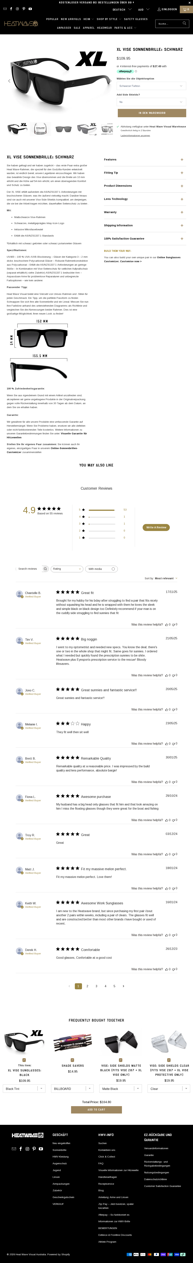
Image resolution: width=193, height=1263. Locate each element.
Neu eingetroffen (61, 1143)
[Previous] (10, 81)
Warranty (110, 212)
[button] (88, 19)
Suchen (102, 1143)
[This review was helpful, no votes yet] (166, 624)
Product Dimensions (118, 185)
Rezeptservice (106, 1183)
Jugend (57, 1170)
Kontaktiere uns (106, 1150)
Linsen (56, 1177)
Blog (101, 1190)
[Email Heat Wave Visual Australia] (5, 9)
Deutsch (119, 9)
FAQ (100, 1163)
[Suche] (184, 24)
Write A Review (156, 527)
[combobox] (67, 569)
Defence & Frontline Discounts (115, 1235)
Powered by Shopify (58, 1254)
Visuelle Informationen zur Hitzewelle (118, 1170)
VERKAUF (58, 1204)
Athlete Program (107, 1241)
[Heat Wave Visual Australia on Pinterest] (24, 9)
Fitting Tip (111, 172)
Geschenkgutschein (63, 1197)
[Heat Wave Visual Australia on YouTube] (30, 9)
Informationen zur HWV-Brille (114, 1221)
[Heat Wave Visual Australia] (21, 24)
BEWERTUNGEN (107, 1228)
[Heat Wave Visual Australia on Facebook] (11, 9)
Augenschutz (60, 1163)
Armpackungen (61, 1183)
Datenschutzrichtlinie (155, 1179)
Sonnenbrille (59, 1150)
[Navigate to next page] (123, 986)
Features (110, 159)
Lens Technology (116, 198)
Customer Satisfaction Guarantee (162, 1186)
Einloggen (169, 9)
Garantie (149, 1155)
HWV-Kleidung (61, 1156)
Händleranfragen (107, 1177)
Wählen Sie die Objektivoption (135, 78)
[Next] (110, 81)
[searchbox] (29, 569)
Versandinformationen (156, 1148)
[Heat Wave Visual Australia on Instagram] (17, 9)
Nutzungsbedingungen (156, 1172)
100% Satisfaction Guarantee (124, 238)
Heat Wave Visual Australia (31, 1254)
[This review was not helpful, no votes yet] (173, 624)
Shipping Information (118, 225)
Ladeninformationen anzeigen (135, 135)
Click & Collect (106, 1156)
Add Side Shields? (128, 94)
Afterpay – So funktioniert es (113, 1214)
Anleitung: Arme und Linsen (113, 1197)
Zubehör (57, 1190)
